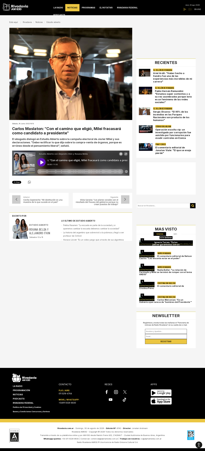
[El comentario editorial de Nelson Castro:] (147, 254)
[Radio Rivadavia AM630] (15, 6)
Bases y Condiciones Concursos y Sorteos (31, 411)
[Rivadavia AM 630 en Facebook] (108, 392)
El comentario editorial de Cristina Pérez (161, 287)
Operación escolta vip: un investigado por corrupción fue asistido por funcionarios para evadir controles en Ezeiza (173, 133)
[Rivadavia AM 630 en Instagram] (117, 392)
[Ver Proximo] (125, 199)
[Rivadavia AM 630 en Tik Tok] (124, 400)
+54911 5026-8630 (67, 403)
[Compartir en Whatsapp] (29, 182)
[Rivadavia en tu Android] (161, 393)
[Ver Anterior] (16, 199)
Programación (21, 390)
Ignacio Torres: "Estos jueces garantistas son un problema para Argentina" (166, 244)
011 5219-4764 (65, 393)
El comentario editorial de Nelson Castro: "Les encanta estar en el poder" (165, 257)
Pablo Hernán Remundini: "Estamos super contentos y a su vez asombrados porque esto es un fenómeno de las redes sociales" (173, 97)
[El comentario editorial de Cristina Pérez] (147, 284)
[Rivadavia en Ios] (161, 401)
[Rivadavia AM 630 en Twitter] (126, 392)
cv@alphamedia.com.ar (151, 439)
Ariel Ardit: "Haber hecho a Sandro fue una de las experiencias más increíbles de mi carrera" (172, 77)
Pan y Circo (161, 144)
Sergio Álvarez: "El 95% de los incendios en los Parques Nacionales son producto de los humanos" (171, 116)
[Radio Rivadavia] (24, 377)
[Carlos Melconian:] (147, 298)
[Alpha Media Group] (14, 436)
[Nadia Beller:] (147, 268)
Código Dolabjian (163, 126)
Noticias (18, 394)
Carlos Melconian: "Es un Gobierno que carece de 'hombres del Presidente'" (165, 301)
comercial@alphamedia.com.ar (104, 439)
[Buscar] (193, 205)
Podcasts (19, 399)
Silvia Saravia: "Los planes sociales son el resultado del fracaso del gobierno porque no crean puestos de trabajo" (97, 202)
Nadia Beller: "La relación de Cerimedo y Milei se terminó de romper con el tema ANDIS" (165, 272)
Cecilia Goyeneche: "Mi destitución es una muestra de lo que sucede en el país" (42, 201)
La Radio (17, 386)
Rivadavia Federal (23, 403)
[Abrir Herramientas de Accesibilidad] (199, 445)
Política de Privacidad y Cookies (27, 407)
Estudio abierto (38, 225)
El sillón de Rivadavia (162, 70)
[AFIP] (190, 435)
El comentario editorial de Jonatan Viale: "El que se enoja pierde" (173, 150)
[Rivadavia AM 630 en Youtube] (110, 400)
